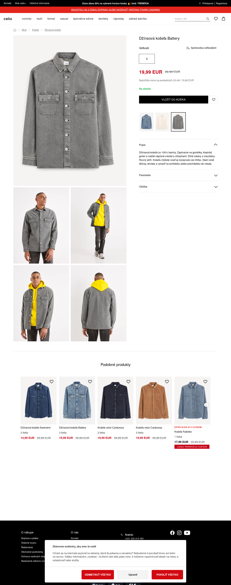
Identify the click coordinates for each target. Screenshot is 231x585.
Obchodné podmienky (32, 551)
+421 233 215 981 (134, 538)
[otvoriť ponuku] (32, 19)
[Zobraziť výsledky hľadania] (207, 19)
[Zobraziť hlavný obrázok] (69, 110)
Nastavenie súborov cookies (35, 560)
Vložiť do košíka (174, 99)
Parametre (145, 175)
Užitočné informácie (39, 3)
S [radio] (147, 59)
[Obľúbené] (216, 19)
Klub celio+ (20, 3)
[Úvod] (14, 30)
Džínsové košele (53, 29)
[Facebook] (172, 533)
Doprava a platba (29, 538)
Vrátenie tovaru (28, 542)
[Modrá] (146, 122)
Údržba (143, 186)
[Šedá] (178, 122)
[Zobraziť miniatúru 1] (41, 225)
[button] (214, 99)
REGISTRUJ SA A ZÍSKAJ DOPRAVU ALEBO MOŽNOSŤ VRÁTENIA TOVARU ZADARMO (115, 9)
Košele (35, 29)
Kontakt (7, 3)
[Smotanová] (162, 122)
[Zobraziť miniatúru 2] (98, 225)
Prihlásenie (207, 3)
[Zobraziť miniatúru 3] (41, 303)
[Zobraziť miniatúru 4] (98, 303)
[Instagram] (179, 533)
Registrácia (221, 3)
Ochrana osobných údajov (34, 556)
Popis (142, 145)
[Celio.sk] (8, 18)
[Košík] (223, 19)
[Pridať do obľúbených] (51, 381)
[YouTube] (187, 533)
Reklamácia (27, 547)
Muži (24, 29)
